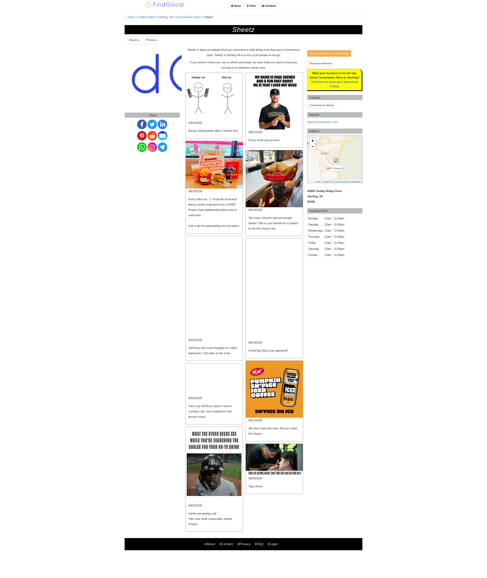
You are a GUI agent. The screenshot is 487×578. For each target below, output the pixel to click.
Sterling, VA (165, 17)
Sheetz (337, 168)
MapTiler (328, 181)
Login (273, 544)
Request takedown (321, 63)
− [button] (312, 146)
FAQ (260, 544)
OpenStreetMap (342, 181)
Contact (227, 544)
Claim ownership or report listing (329, 53)
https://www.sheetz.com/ (322, 122)
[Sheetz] (336, 160)
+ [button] (312, 140)
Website (152, 40)
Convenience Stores (188, 17)
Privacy (245, 544)
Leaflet (317, 181)
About (210, 544)
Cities (252, 5)
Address (135, 40)
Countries (270, 5)
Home (237, 5)
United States (146, 17)
